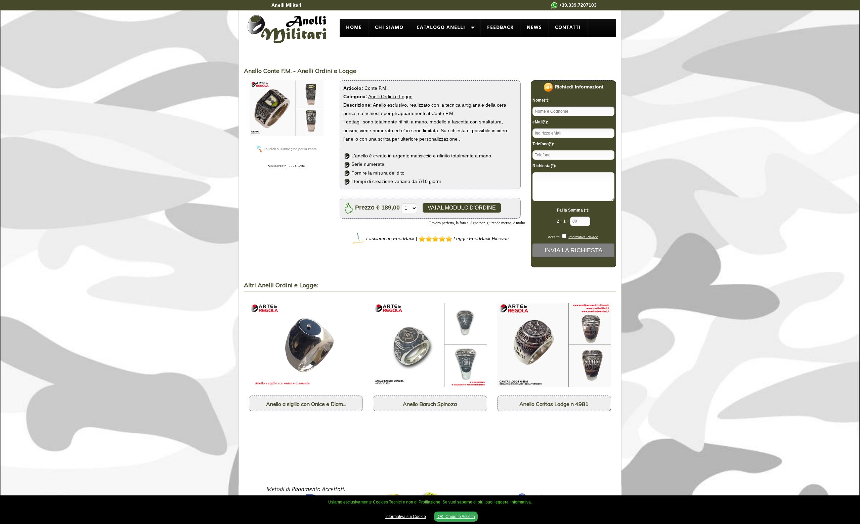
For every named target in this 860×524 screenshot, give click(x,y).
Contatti (568, 27)
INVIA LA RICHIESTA (573, 250)
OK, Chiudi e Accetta (456, 516)
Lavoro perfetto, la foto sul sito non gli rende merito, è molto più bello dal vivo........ (476, 223)
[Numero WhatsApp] (554, 5)
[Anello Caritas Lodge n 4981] (554, 344)
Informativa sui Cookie (405, 516)
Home (354, 27)
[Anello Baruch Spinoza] (430, 344)
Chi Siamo (389, 27)
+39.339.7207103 (578, 5)
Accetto (554, 237)
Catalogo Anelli (441, 27)
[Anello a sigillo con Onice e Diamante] (306, 344)
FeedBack (500, 27)
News (534, 27)
